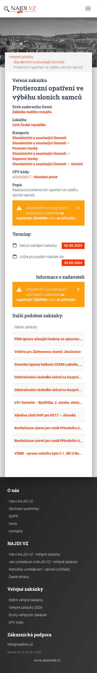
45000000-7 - (35, 177)
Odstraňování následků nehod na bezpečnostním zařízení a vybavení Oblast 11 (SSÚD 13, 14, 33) (48, 390)
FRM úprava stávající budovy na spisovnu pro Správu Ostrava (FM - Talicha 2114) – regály (48, 339)
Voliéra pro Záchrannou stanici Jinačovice (47, 352)
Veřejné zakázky (21, 57)
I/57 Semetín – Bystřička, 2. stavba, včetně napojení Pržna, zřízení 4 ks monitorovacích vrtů (48, 403)
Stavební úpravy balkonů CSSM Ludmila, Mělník (48, 364)
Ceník (13, 524)
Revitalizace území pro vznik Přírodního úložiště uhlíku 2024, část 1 (48, 441)
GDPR (13, 516)
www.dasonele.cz (47, 660)
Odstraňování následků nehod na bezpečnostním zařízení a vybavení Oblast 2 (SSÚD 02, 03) (48, 377)
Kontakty (16, 531)
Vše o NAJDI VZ (21, 501)
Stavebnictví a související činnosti (38, 62)
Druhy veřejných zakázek (28, 615)
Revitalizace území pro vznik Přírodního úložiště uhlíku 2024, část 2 (48, 428)
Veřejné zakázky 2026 (25, 607)
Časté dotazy (19, 577)
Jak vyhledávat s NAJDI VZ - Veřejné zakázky (43, 562)
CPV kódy (16, 622)
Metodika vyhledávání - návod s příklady (39, 569)
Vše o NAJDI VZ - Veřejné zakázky (34, 554)
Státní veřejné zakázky (26, 600)
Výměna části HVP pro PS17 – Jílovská (45, 415)
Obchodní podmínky (24, 509)
